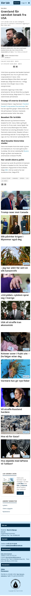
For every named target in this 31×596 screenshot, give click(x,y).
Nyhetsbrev (6, 512)
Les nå (20, 493)
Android (24, 485)
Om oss (3, 532)
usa (27, 178)
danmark (15, 178)
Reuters (26, 151)
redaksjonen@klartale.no (13, 545)
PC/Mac (21, 483)
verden (22, 178)
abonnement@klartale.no (13, 557)
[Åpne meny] (29, 2)
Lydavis (5, 505)
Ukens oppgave (7, 508)
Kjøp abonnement (6, 554)
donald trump (6, 178)
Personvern (4, 571)
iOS (18, 485)
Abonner (17, 3)
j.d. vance (4, 181)
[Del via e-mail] (17, 67)
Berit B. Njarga (12, 530)
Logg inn (24, 3)
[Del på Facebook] (14, 67)
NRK (6, 170)
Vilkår (3, 569)
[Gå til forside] (5, 3)
